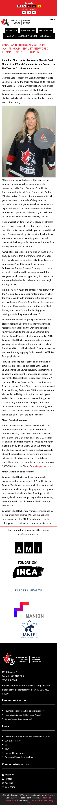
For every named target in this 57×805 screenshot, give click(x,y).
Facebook (9, 774)
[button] (52, 21)
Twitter (8, 778)
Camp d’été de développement (18, 719)
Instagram (9, 786)
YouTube (8, 782)
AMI (6, 744)
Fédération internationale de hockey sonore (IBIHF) (28, 736)
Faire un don (28, 30)
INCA (7, 748)
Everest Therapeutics (14, 753)
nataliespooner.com (41, 466)
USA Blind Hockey (12, 740)
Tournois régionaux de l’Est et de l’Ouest (23, 715)
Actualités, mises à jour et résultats (29, 35)
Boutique (11, 30)
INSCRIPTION (45, 30)
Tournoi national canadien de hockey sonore (25, 710)
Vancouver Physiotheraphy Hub (19, 757)
